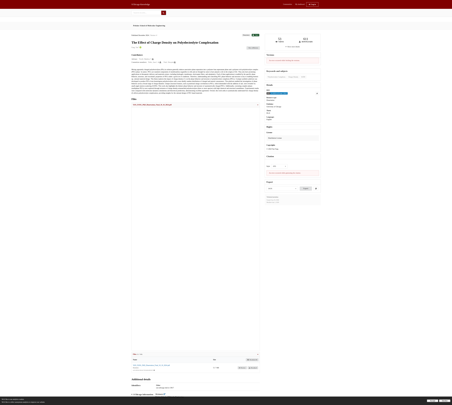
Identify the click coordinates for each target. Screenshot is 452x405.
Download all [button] (253, 359)
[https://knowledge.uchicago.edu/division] (165, 394)
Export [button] (305, 188)
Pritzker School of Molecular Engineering (149, 26)
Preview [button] (243, 368)
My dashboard (300, 4)
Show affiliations (253, 48)
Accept (432, 401)
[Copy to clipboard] (317, 93)
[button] (196, 105)
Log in (313, 4)
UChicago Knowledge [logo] (140, 4)
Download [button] (254, 368)
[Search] (163, 13)
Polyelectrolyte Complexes (276, 77)
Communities (287, 4)
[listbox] (279, 166)
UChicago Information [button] (143, 394)
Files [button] (137, 354)
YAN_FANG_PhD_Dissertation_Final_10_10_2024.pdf (151, 365)
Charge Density (293, 77)
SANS (303, 77)
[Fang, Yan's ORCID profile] (140, 47)
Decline (445, 401)
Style (268, 166)
